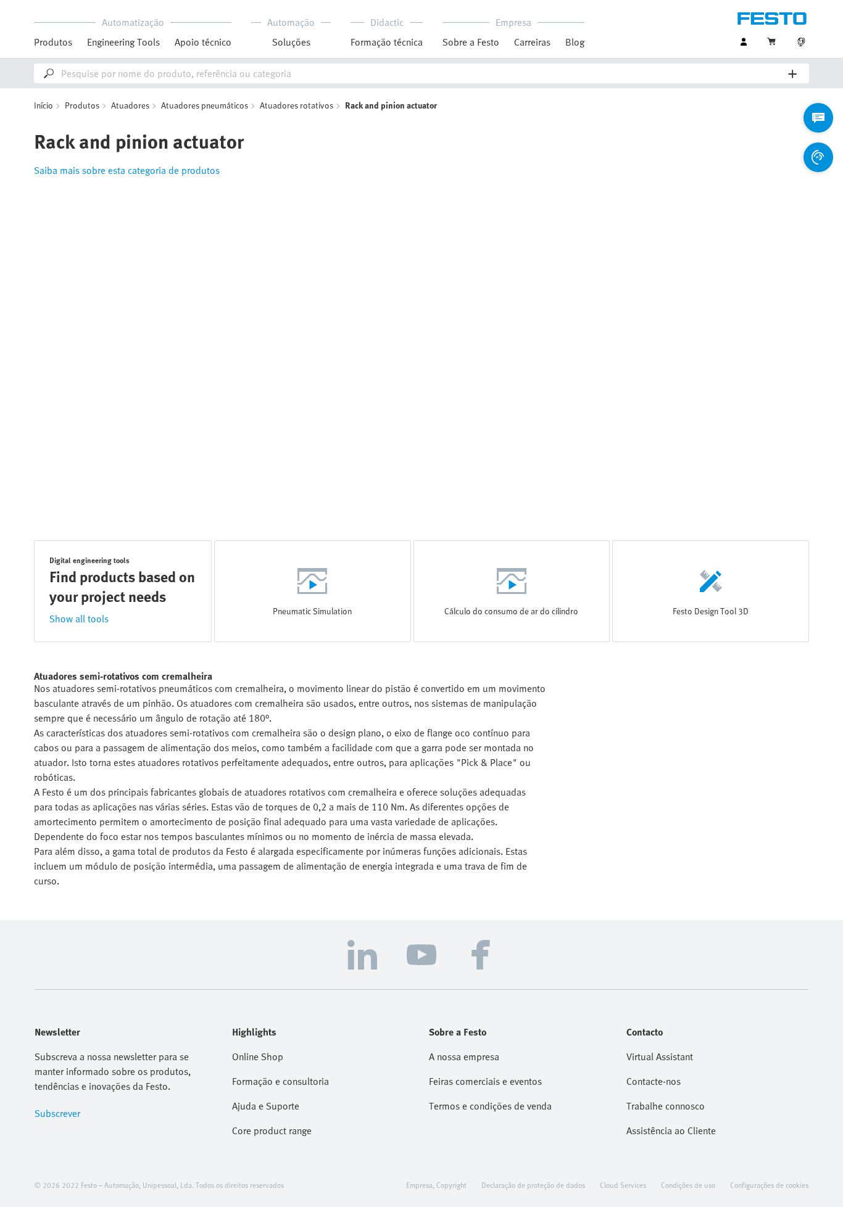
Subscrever (57, 1113)
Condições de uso (688, 1184)
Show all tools (79, 618)
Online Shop (257, 1056)
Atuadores (130, 105)
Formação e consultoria (280, 1081)
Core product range (272, 1130)
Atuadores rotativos (296, 105)
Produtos (82, 105)
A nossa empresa (464, 1056)
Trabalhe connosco (665, 1105)
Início (43, 105)
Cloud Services (623, 1184)
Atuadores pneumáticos (204, 105)
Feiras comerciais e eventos (485, 1081)
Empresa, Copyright (436, 1184)
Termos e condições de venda (490, 1105)
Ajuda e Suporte (265, 1105)
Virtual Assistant (659, 1056)
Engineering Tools (123, 42)
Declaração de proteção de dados (533, 1184)
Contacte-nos (653, 1081)
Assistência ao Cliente (671, 1130)
